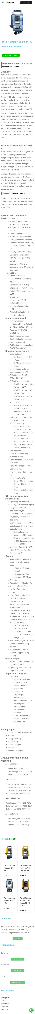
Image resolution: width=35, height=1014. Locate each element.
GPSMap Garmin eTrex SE (20, 193)
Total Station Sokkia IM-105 (9, 900)
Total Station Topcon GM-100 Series (25, 868)
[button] (2, 2)
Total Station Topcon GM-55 (9, 868)
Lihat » (6, 875)
